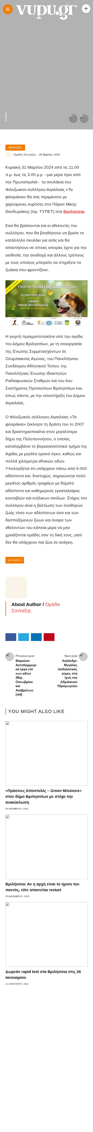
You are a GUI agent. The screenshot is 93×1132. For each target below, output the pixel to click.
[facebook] (6, 107)
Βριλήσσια (15, 147)
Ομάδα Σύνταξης (25, 154)
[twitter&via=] (6, 98)
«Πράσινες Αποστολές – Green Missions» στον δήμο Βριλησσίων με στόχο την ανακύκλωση (43, 797)
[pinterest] (6, 80)
